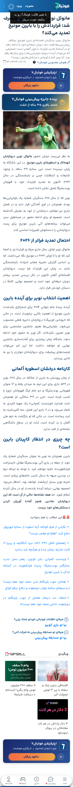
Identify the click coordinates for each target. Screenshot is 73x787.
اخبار (65, 783)
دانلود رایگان (31, 85)
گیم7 (23, 783)
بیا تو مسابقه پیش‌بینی (51, 638)
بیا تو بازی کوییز (56, 625)
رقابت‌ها (8, 783)
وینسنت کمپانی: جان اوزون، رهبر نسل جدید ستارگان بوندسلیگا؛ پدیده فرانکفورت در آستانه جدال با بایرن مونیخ (36, 565)
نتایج (36, 783)
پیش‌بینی (51, 783)
